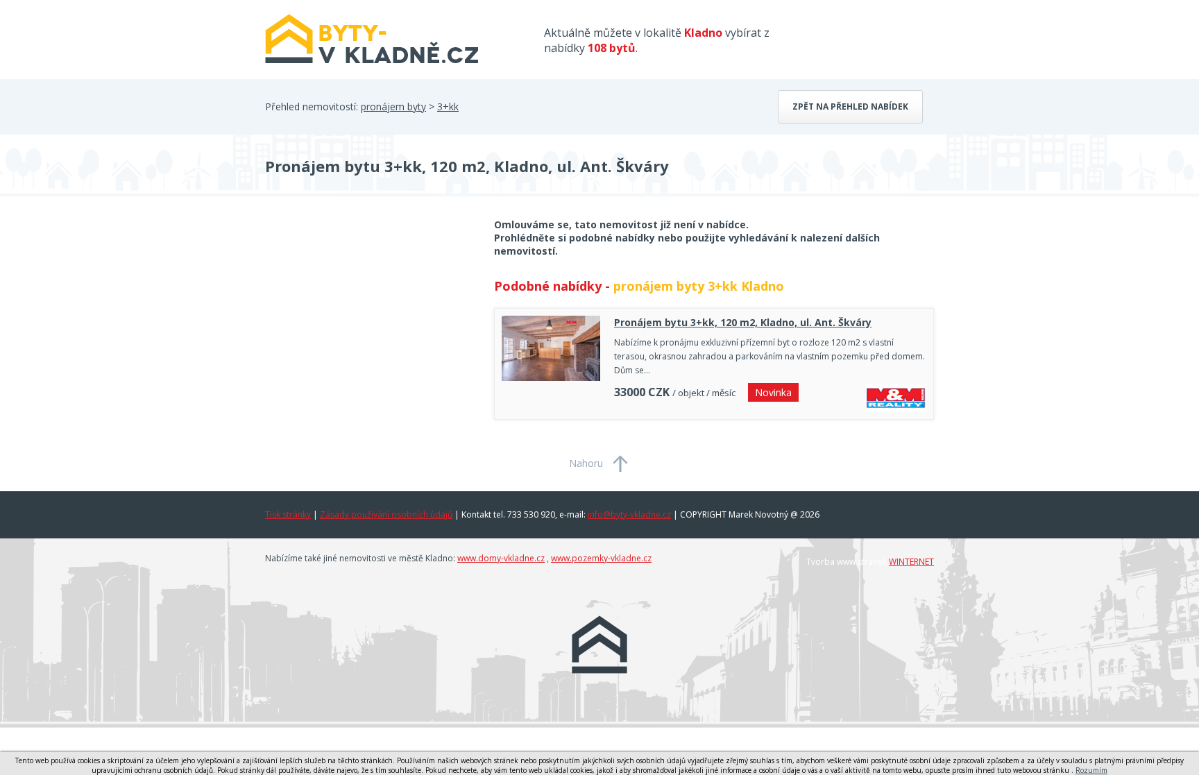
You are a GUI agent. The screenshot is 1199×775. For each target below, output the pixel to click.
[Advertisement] (369, 329)
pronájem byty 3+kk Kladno (698, 286)
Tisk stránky (288, 514)
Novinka (773, 392)
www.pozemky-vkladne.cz (601, 558)
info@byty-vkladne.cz (629, 514)
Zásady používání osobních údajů (386, 514)
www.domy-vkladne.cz (501, 558)
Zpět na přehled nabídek (850, 106)
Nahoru (586, 463)
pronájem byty (393, 106)
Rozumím (1091, 770)
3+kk (448, 106)
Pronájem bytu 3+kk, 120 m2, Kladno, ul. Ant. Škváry (742, 322)
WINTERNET (911, 562)
